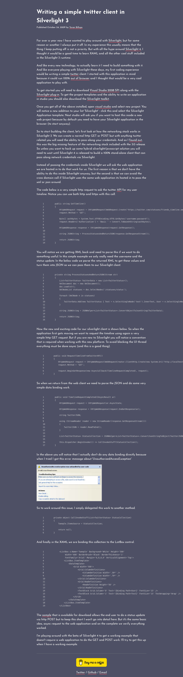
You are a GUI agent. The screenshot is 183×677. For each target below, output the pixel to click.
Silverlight (115, 40)
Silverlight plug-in (48, 94)
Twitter (80, 672)
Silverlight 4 (133, 49)
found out (135, 140)
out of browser (80, 78)
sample (46, 615)
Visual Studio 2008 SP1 (104, 90)
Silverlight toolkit (98, 99)
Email (103, 672)
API (119, 190)
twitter (74, 74)
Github (92, 672)
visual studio (103, 106)
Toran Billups (75, 27)
